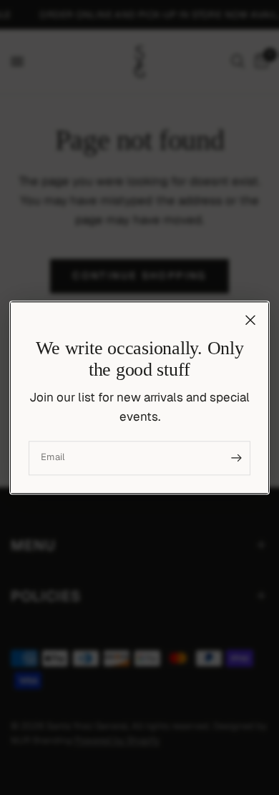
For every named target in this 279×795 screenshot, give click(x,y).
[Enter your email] (236, 458)
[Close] (250, 320)
